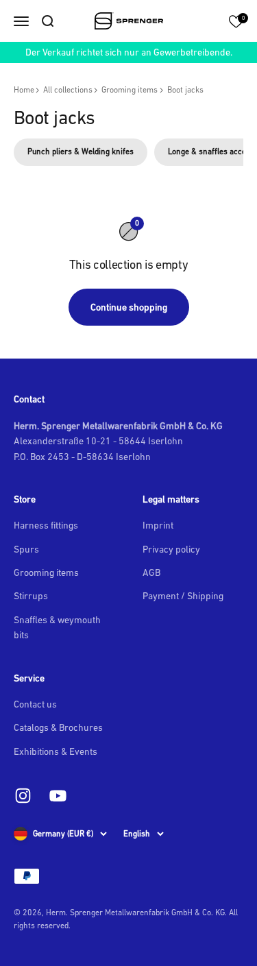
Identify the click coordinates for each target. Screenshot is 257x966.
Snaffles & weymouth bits (57, 627)
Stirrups (31, 595)
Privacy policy (171, 549)
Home (24, 90)
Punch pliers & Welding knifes (80, 151)
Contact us (35, 704)
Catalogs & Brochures (58, 727)
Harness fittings (46, 525)
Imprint (158, 525)
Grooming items (129, 90)
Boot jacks (185, 90)
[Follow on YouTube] (58, 795)
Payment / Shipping (183, 595)
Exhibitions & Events (55, 751)
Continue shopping (128, 307)
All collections (68, 90)
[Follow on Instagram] (23, 795)
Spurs (26, 549)
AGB (151, 572)
